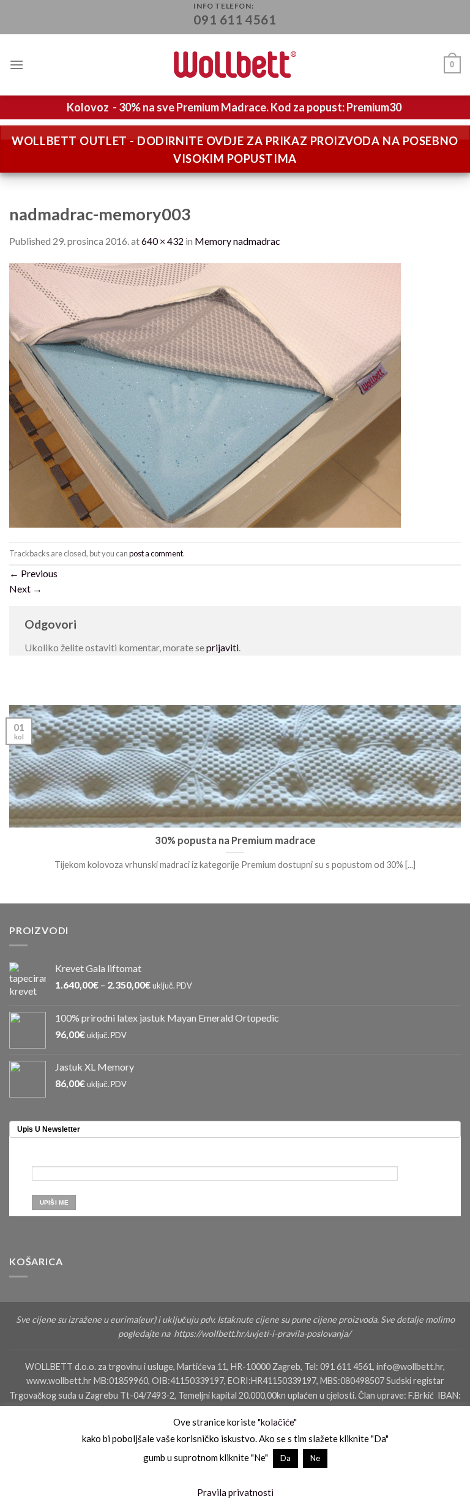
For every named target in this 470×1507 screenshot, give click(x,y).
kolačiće (277, 1421)
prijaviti (222, 647)
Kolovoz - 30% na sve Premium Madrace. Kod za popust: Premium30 (234, 107)
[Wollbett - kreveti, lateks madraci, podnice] (235, 64)
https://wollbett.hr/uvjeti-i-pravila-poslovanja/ (263, 1333)
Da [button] (285, 1458)
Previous (33, 573)
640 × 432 (162, 241)
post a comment (156, 553)
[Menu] (16, 65)
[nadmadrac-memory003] (205, 394)
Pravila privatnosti (235, 1492)
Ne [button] (315, 1458)
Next (25, 588)
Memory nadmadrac (237, 241)
